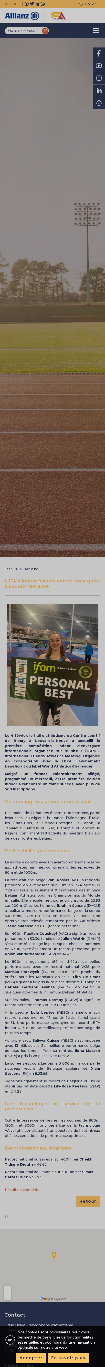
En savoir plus (68, 1358)
